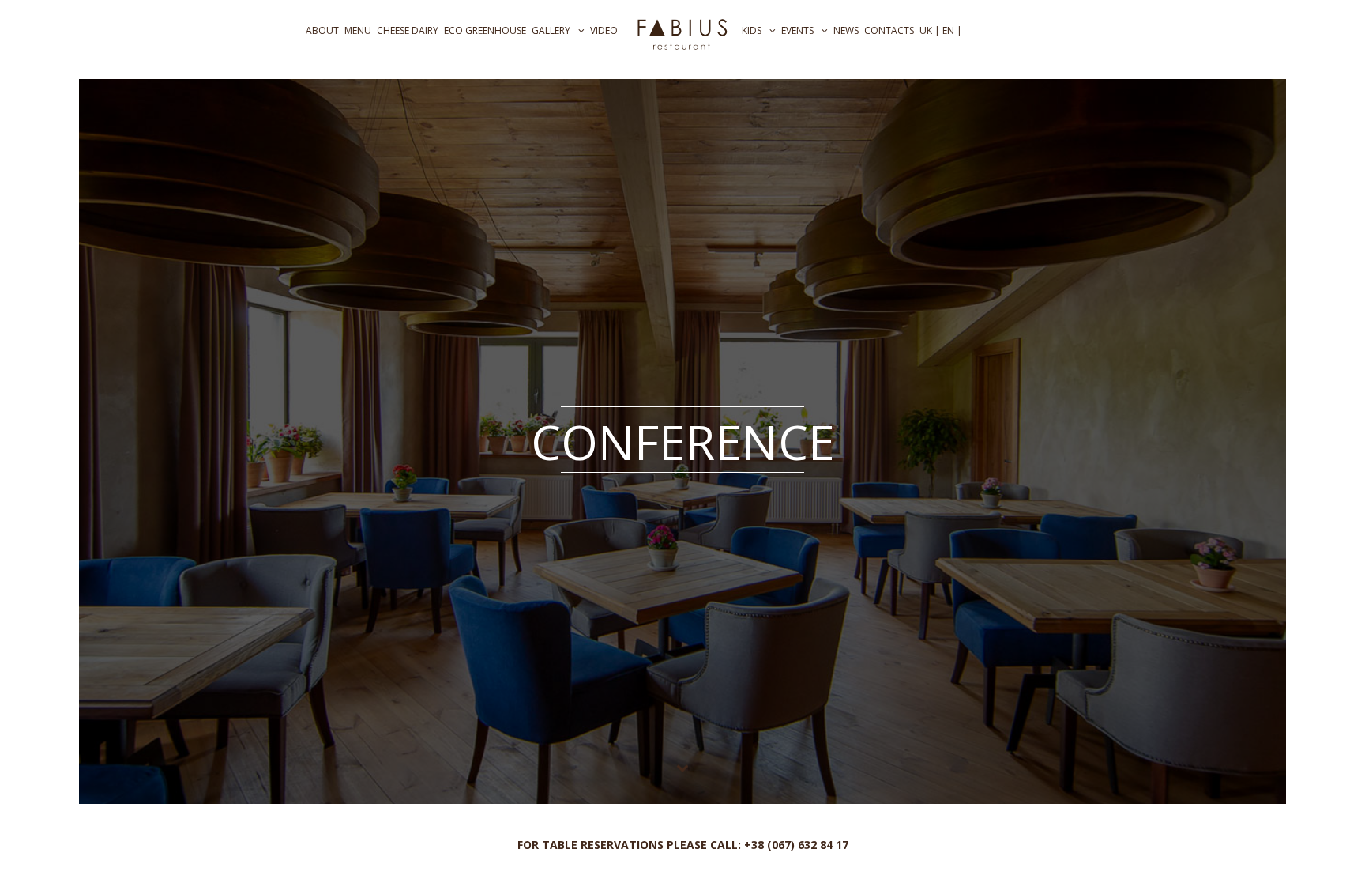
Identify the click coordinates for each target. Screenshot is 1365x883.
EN (948, 30)
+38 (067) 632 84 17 (796, 844)
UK (925, 30)
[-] (682, 32)
